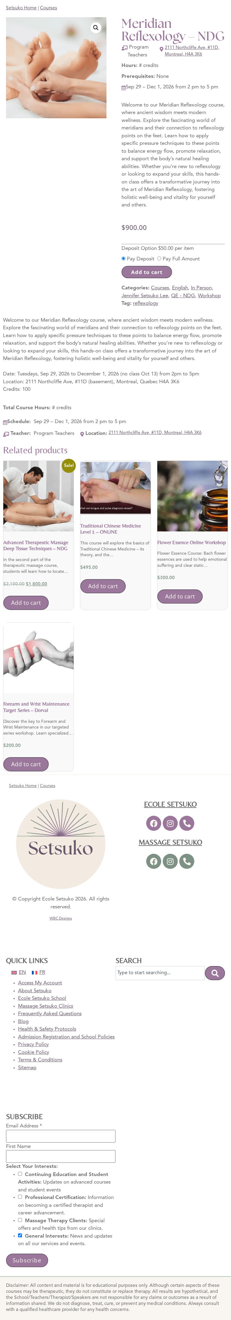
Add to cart (146, 272)
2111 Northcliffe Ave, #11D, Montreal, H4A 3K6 (192, 51)
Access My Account (40, 983)
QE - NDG (183, 295)
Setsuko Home (21, 8)
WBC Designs (61, 918)
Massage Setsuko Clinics (45, 1006)
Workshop (209, 295)
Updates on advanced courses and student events (64, 1182)
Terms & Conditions (40, 1060)
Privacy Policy (33, 1044)
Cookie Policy (33, 1052)
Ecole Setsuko (170, 804)
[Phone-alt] (186, 823)
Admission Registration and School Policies (66, 1037)
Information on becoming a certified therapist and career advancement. (66, 1205)
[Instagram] (170, 823)
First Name (18, 1146)
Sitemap (27, 1067)
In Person (201, 288)
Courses (48, 8)
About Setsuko (34, 990)
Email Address (24, 1126)
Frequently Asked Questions (50, 1013)
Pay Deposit (140, 259)
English (180, 288)
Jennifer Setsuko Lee (145, 295)
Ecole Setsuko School (42, 998)
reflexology (145, 303)
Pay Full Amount (181, 259)
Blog (23, 1021)
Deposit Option (158, 248)
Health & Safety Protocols (47, 1029)
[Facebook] (153, 823)
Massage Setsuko (170, 842)
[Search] (215, 973)
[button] (96, 27)
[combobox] (160, 973)
